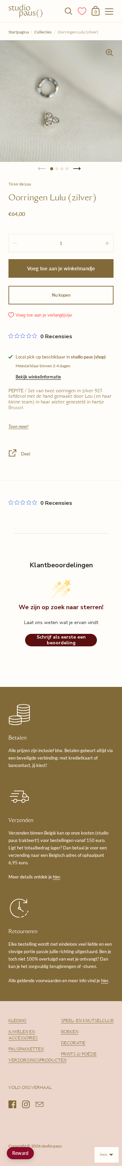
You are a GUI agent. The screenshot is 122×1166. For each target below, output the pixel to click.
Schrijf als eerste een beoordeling (61, 640)
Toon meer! (18, 426)
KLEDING (17, 1021)
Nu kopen (61, 295)
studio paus (51, 1145)
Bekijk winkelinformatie (38, 376)
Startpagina (18, 31)
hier (56, 876)
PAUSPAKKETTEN (26, 1049)
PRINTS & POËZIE (79, 1054)
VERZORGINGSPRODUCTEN (37, 1061)
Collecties (43, 31)
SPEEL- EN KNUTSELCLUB (87, 1021)
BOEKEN (69, 1032)
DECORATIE (73, 1043)
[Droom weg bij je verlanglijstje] (82, 10)
